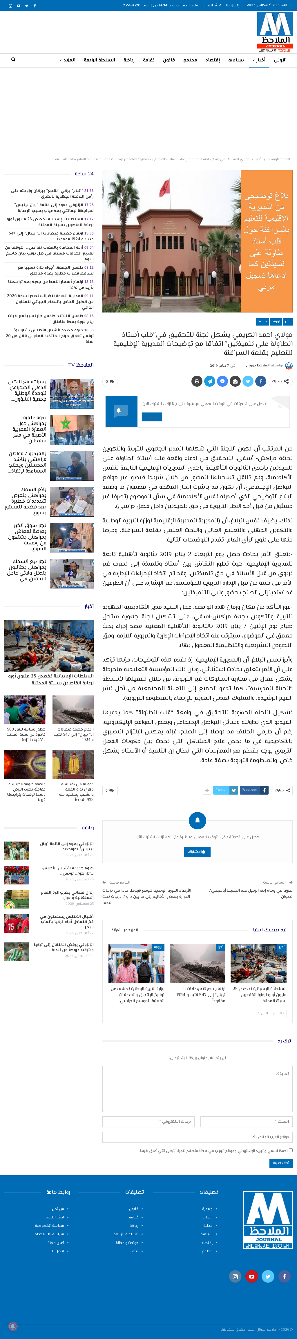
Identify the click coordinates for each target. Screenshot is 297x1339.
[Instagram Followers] (235, 1285)
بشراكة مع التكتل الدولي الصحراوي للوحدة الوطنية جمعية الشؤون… (27, 391)
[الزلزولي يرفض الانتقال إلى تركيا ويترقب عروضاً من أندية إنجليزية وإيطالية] (16, 951)
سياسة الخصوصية (49, 1226)
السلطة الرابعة (99, 60)
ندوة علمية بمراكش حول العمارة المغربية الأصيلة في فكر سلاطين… (29, 429)
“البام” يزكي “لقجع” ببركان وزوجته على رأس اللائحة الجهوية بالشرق (52, 194)
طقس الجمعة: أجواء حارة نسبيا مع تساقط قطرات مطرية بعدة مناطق (56, 271)
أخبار (260, 60)
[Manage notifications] (12, 1326)
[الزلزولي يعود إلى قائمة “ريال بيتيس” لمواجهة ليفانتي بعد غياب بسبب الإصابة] (16, 851)
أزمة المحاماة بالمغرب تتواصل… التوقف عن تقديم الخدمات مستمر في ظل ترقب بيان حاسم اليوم (49, 254)
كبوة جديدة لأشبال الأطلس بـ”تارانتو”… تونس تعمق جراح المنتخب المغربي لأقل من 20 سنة (50, 336)
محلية (208, 1226)
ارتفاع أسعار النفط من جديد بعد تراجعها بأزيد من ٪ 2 (51, 285)
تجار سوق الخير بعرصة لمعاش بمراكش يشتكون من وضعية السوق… (27, 537)
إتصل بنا (232, 5)
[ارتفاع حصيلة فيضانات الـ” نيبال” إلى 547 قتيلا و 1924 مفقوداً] (198, 963)
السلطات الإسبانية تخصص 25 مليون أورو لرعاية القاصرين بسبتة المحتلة (50, 222)
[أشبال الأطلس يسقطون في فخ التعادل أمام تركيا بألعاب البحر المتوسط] (16, 923)
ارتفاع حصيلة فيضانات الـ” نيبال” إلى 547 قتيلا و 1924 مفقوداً (51, 236)
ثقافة (149, 60)
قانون (169, 60)
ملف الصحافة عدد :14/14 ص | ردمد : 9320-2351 (160, 5)
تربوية (276, 321)
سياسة (236, 60)
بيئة (135, 1251)
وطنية (207, 1217)
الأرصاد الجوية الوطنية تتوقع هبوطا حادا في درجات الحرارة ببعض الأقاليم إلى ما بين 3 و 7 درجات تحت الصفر (146, 896)
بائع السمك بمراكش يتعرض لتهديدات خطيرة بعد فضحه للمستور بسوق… (25, 501)
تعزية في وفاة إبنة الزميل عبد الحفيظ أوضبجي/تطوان (251, 893)
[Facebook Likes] (284, 1285)
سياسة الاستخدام (49, 1234)
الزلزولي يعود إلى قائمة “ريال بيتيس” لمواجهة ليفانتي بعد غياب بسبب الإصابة (54, 208)
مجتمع (190, 60)
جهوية (207, 1209)
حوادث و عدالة (127, 1243)
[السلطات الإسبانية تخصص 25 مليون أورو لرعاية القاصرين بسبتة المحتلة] (259, 963)
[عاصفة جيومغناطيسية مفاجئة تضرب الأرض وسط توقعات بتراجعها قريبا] (25, 764)
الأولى (280, 60)
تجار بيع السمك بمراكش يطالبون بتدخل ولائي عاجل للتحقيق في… (26, 570)
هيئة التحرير (211, 5)
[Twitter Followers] (268, 1285)
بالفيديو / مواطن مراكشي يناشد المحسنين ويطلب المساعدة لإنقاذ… (27, 462)
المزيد (69, 60)
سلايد (262, 321)
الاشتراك (152, 416)
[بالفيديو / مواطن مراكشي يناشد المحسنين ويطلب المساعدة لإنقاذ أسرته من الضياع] (72, 466)
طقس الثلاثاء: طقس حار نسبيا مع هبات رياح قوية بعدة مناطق (51, 319)
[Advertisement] (148, 111)
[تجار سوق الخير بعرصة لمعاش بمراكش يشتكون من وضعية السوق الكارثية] (72, 538)
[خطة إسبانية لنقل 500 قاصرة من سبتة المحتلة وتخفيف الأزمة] (25, 709)
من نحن (58, 1209)
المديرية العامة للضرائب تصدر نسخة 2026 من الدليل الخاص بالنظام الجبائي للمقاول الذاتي (50, 302)
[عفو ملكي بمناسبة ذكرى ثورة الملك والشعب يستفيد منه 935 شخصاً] (73, 764)
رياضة (129, 60)
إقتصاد (213, 60)
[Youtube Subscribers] (252, 1285)
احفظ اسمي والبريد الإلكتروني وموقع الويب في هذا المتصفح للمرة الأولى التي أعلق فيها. (213, 1151)
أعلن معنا (56, 1243)
